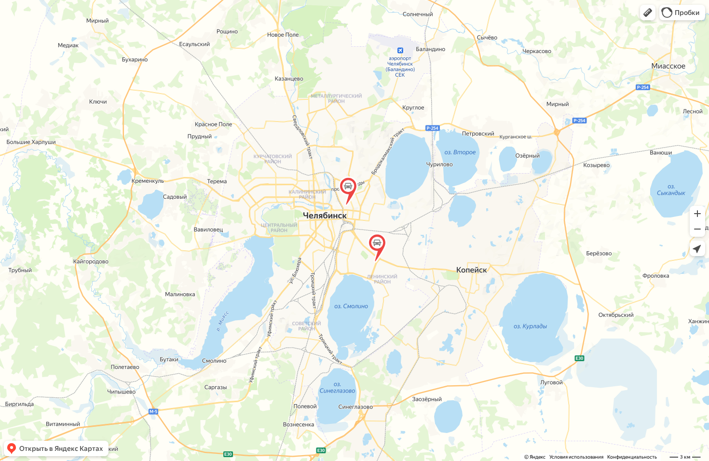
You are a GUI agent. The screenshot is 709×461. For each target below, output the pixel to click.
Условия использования (576, 457)
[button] (647, 12)
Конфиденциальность (632, 457)
